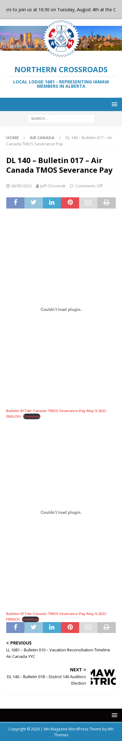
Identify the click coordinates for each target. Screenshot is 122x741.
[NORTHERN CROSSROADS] (61, 54)
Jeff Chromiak (53, 186)
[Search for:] (61, 118)
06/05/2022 (21, 186)
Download (31, 416)
